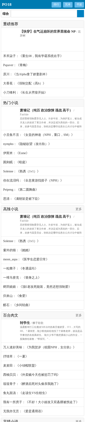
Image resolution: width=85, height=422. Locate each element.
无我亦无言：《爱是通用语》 (23, 411)
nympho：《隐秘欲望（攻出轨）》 (27, 144)
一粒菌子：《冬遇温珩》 (20, 268)
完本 (68, 4)
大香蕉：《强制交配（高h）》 (24, 83)
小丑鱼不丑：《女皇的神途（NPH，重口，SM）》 (38, 134)
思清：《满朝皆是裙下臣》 (22, 198)
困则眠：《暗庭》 (15, 162)
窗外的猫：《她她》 (17, 250)
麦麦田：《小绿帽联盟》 (20, 365)
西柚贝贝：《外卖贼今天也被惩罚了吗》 (31, 374)
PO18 (6, 4)
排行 (56, 4)
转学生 (25, 323)
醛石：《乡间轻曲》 (17, 305)
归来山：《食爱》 (15, 295)
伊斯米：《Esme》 (16, 153)
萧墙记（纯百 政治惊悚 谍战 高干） (46, 110)
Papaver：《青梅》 (16, 65)
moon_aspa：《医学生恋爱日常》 (26, 259)
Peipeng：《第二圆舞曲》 (21, 189)
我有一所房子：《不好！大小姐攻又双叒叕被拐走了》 (41, 402)
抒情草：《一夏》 (15, 356)
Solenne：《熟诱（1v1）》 (21, 171)
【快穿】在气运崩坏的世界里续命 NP (48, 31)
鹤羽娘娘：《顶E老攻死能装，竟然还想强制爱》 (37, 286)
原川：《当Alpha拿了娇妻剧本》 (26, 74)
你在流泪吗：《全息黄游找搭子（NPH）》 (33, 180)
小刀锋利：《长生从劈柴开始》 (25, 92)
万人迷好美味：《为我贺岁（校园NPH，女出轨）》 (39, 347)
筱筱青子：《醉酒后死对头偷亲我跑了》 (31, 383)
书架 (79, 4)
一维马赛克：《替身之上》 (22, 277)
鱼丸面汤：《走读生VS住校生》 (25, 393)
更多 (79, 209)
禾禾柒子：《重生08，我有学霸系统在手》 (33, 56)
